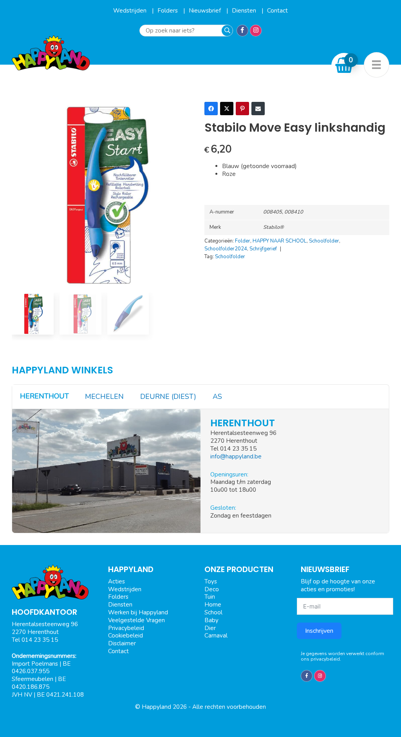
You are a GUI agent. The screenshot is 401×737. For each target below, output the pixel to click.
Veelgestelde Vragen (136, 620)
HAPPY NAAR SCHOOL (280, 240)
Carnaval (216, 635)
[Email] (258, 108)
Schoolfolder (324, 240)
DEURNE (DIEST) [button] (168, 396)
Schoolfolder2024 (225, 248)
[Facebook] (211, 108)
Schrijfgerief (263, 248)
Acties (116, 581)
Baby (211, 620)
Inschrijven (319, 631)
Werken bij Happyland (138, 612)
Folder (242, 240)
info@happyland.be (236, 456)
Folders (168, 10)
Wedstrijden (130, 10)
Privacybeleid (126, 628)
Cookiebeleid (125, 635)
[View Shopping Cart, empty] (344, 65)
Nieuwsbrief (205, 10)
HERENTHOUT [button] (44, 396)
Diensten (245, 10)
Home (212, 604)
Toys (210, 581)
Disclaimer (122, 643)
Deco (211, 589)
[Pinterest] (242, 108)
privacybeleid (325, 659)
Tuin (209, 597)
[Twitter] (226, 108)
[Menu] (376, 65)
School (213, 612)
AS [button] (217, 396)
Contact (277, 10)
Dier (210, 628)
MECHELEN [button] (104, 396)
